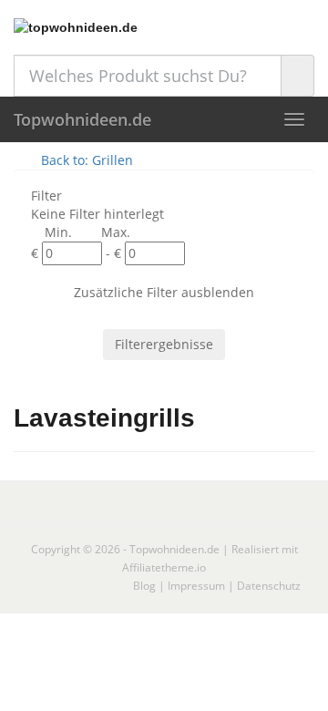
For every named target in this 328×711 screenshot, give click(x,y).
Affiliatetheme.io (164, 567)
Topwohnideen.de (82, 119)
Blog (144, 585)
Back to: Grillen (85, 160)
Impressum (196, 585)
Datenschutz (269, 585)
